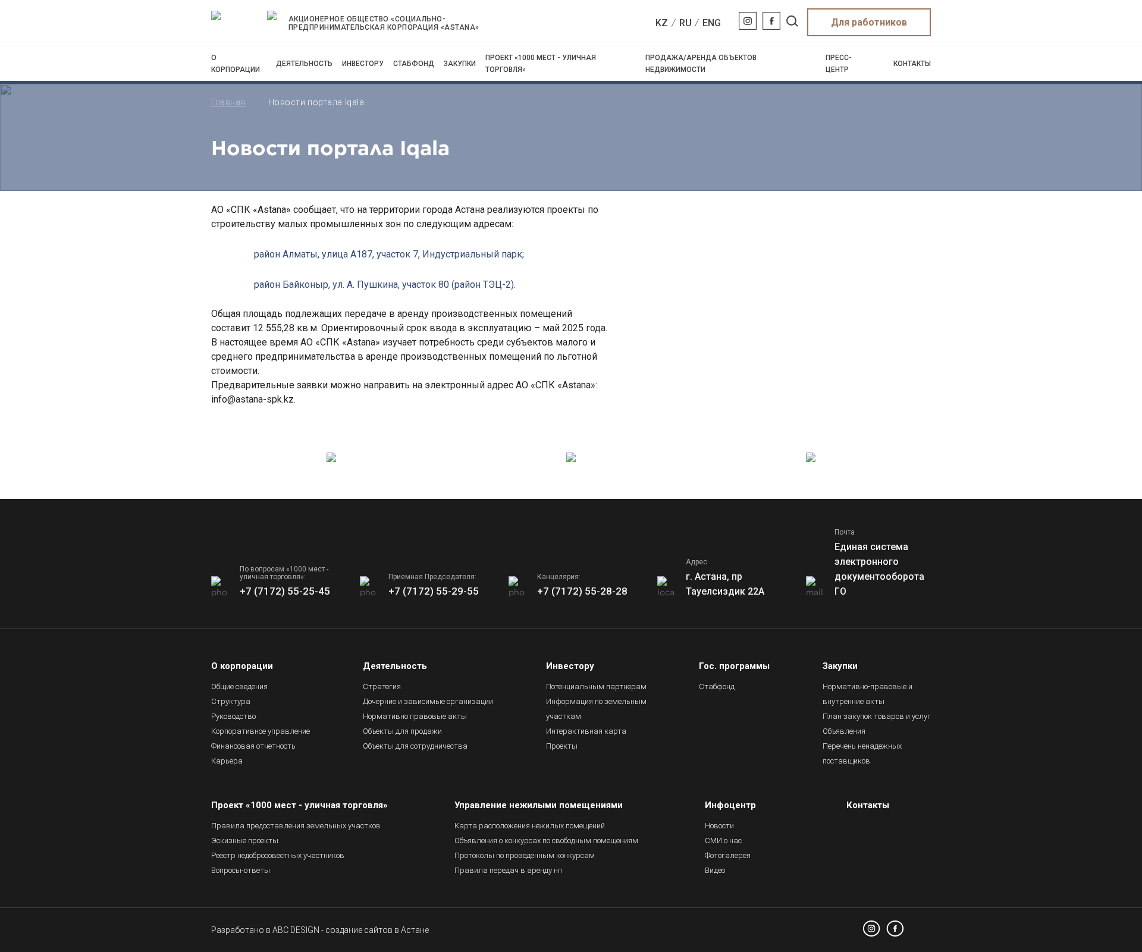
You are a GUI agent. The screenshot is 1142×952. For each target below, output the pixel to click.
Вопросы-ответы (240, 870)
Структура (230, 701)
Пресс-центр (839, 64)
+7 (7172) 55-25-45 (285, 591)
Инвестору (363, 63)
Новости (719, 825)
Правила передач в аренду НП (508, 870)
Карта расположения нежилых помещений (529, 825)
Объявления (844, 731)
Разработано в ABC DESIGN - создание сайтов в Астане (320, 930)
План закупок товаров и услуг (877, 716)
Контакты (912, 63)
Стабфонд (413, 63)
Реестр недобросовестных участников (277, 855)
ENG (711, 23)
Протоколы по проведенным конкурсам (524, 855)
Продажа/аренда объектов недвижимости (701, 64)
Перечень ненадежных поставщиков (862, 753)
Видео (715, 870)
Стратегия (382, 686)
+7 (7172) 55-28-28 (582, 591)
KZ (661, 23)
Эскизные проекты (244, 840)
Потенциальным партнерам (596, 686)
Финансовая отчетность (253, 746)
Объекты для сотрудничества (415, 746)
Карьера (227, 760)
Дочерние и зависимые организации (428, 701)
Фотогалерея (728, 855)
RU (685, 23)
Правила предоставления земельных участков (296, 825)
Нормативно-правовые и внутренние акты (867, 694)
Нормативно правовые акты (415, 716)
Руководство (233, 716)
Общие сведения (239, 686)
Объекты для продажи (402, 731)
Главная (228, 102)
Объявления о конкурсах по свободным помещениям (546, 840)
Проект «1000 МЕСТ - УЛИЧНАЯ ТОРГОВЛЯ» (540, 64)
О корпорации (235, 64)
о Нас (723, 840)
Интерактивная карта (586, 731)
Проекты (562, 746)
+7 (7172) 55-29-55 (433, 591)
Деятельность (304, 63)
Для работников (869, 22)
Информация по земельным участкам (596, 709)
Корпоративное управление (260, 731)
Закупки (460, 63)
